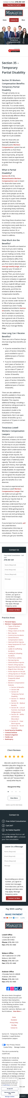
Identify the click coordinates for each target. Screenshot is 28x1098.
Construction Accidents (16, 635)
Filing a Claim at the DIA (16, 631)
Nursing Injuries (13, 660)
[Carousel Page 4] (20, 792)
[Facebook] (8, 988)
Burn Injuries (12, 633)
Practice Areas (8, 617)
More (23, 20)
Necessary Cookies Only (9, 1093)
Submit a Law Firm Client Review (14, 805)
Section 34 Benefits (17, 687)
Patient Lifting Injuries (15, 665)
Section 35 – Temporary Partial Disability (17, 694)
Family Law (9, 737)
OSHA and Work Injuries (16, 662)
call (24, 523)
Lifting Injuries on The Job (17, 674)
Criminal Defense (11, 732)
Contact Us (14, 20)
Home (5, 20)
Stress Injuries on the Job (16, 671)
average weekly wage (10, 266)
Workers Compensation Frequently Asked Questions (16, 678)
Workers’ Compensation (13, 624)
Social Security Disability (13, 730)
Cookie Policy (8, 1047)
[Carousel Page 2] (12, 792)
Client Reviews (14, 750)
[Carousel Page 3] (16, 792)
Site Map (14, 1025)
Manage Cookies (19, 1047)
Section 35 (6, 176)
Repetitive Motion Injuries (17, 667)
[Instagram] (12, 988)
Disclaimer (14, 1020)
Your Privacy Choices (13, 1045)
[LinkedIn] (16, 988)
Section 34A (15, 690)
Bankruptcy (9, 739)
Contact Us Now (14, 610)
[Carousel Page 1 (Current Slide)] (8, 792)
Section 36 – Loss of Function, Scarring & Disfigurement (18, 710)
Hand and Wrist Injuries (16, 642)
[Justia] (20, 988)
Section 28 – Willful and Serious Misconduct (17, 716)
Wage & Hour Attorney (15, 669)
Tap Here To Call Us (14, 5)
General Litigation (11, 735)
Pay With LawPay (14, 908)
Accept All (10, 1088)
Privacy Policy (14, 1022)
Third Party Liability (15, 658)
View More (14, 798)
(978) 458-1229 (13, 942)
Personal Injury (10, 622)
